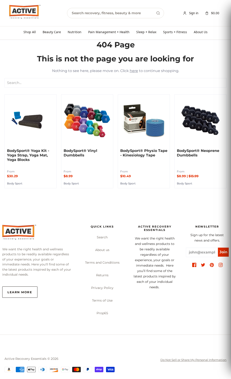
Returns (102, 275)
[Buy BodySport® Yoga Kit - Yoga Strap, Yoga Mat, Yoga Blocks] (30, 120)
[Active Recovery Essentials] (19, 233)
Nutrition (74, 32)
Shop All (29, 32)
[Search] (158, 13)
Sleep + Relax (146, 32)
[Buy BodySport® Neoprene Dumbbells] (200, 120)
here (134, 71)
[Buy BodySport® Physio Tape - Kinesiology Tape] (143, 120)
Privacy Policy (102, 288)
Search (102, 237)
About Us (201, 32)
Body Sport (14, 183)
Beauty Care (52, 32)
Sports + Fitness (175, 32)
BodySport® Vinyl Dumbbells (80, 153)
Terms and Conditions (102, 262)
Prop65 (102, 313)
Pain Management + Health (108, 32)
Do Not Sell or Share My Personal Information (193, 360)
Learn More (19, 292)
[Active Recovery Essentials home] (24, 13)
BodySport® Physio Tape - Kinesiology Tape (143, 153)
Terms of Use (102, 300)
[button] (194, 265)
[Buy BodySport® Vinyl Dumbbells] (87, 120)
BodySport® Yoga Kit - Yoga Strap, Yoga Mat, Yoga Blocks (28, 155)
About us (102, 250)
